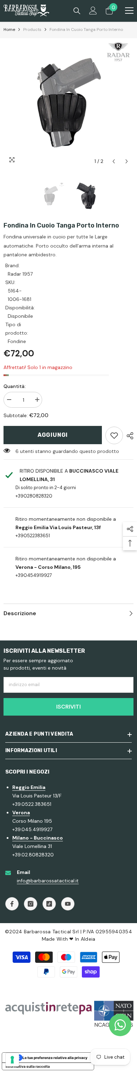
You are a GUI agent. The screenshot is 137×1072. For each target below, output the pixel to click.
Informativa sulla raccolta (28, 1066)
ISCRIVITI (68, 706)
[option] (68, 103)
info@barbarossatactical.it (48, 880)
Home (9, 29)
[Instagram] (30, 903)
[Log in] (93, 10)
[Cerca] (77, 11)
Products (32, 29)
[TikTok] (49, 903)
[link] (114, 435)
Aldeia (88, 939)
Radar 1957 (20, 274)
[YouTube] (67, 903)
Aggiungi (53, 435)
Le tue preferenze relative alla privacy (54, 1057)
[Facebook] (12, 903)
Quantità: (15, 386)
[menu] (129, 10)
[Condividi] (128, 435)
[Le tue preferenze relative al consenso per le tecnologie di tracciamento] (12, 1059)
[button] (113, 161)
